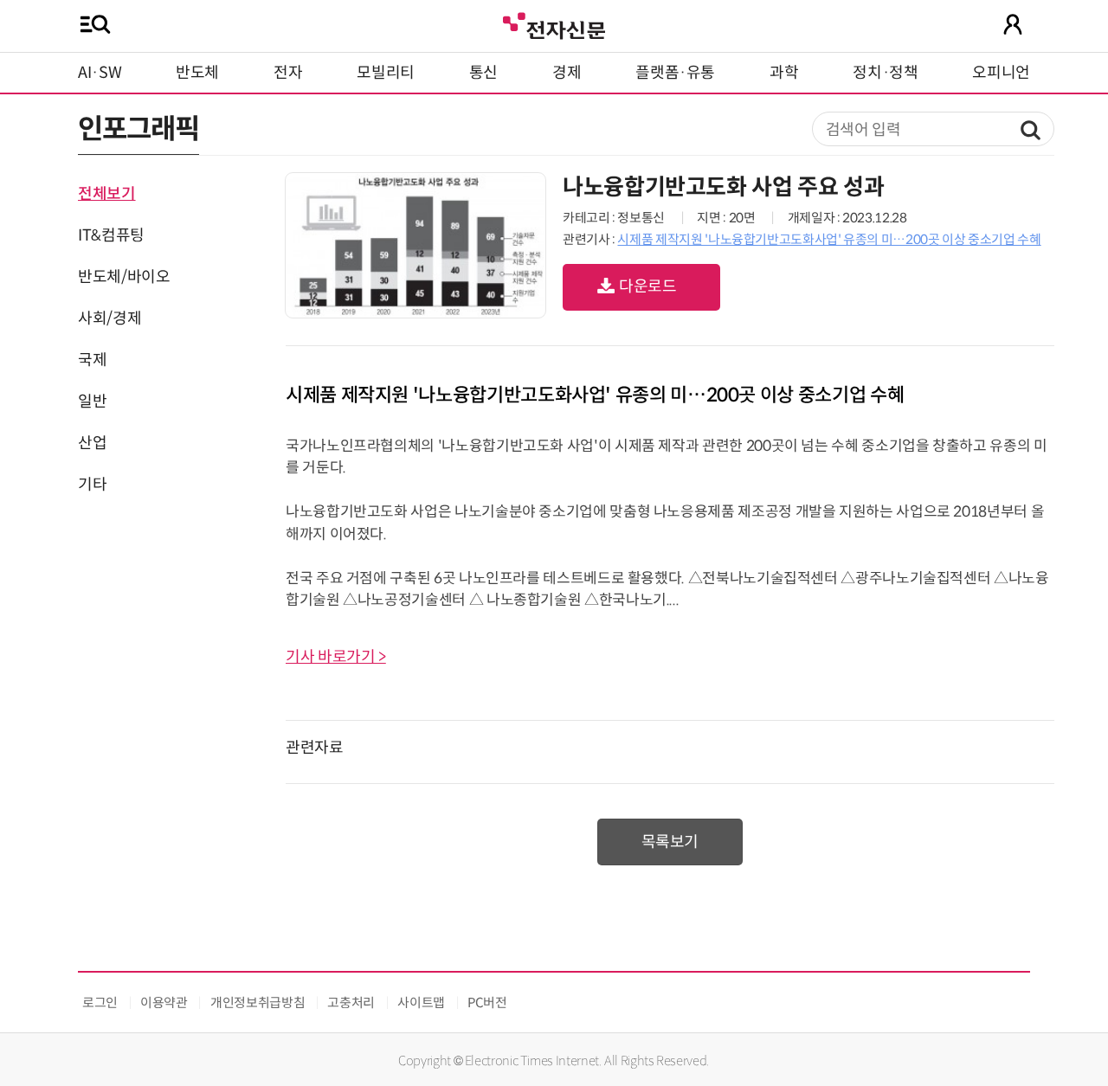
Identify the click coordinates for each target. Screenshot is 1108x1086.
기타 (92, 484)
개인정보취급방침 (257, 1002)
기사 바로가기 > (336, 656)
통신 (483, 72)
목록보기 (670, 841)
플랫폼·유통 (675, 72)
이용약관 (164, 1002)
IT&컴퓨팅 (111, 235)
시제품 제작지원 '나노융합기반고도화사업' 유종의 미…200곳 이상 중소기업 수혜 (828, 239)
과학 (784, 72)
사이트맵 (421, 1002)
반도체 (197, 72)
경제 (566, 72)
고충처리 (351, 1002)
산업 (92, 443)
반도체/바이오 (124, 276)
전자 (288, 72)
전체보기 (107, 193)
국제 (92, 359)
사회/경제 (109, 318)
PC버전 (487, 1002)
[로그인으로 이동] (1012, 24)
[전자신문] (554, 23)
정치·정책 (885, 72)
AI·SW (99, 72)
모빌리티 (386, 72)
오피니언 (1001, 72)
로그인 (100, 1002)
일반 (92, 401)
